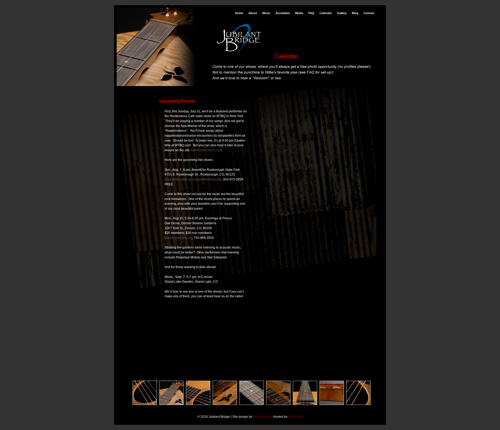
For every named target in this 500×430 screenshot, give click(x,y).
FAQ (311, 13)
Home (239, 13)
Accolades (283, 13)
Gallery (342, 13)
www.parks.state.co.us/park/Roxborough (193, 179)
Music (266, 13)
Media (299, 13)
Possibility (295, 417)
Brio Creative (262, 417)
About (252, 13)
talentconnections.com (206, 150)
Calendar (326, 13)
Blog (355, 13)
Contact (369, 13)
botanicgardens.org (178, 238)
